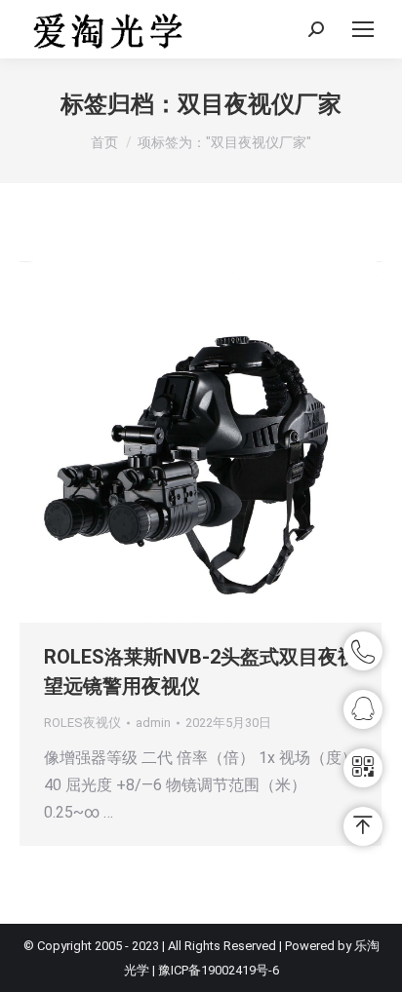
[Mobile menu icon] (362, 29)
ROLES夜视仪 (82, 722)
